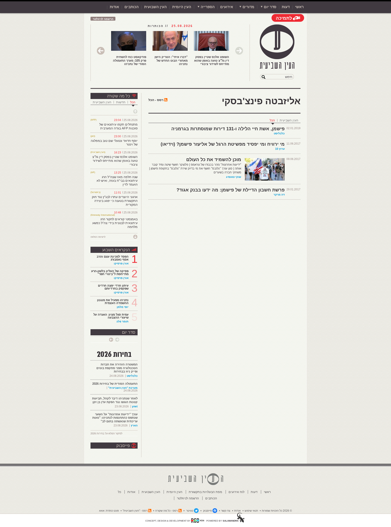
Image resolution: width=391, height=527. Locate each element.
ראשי (299, 7)
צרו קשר (225, 510)
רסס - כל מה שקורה (166, 510)
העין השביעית (289, 120)
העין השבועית (155, 7)
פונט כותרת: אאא (109, 510)
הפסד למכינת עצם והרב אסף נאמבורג (113, 258)
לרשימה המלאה (98, 237)
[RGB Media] (197, 520)
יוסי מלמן (123, 307)
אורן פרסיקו (121, 263)
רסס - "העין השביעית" (135, 510)
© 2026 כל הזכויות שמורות (277, 510)
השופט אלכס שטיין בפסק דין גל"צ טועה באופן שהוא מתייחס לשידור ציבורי (211, 60)
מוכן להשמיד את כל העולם (213, 159)
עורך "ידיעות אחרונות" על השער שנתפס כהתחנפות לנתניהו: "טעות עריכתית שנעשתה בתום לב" (115, 418)
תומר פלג (123, 321)
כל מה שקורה (118, 96)
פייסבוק (123, 445)
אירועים (226, 7)
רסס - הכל (155, 100)
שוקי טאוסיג (233, 177)
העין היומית (181, 7)
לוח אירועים (236, 492)
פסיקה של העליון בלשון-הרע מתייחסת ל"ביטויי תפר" (110, 272)
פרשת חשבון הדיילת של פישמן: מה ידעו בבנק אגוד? (230, 189)
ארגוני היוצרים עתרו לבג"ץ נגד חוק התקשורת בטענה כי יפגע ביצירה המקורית (115, 200)
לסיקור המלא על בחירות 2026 (106, 433)
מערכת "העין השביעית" (123, 387)
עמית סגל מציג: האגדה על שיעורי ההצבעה (111, 316)
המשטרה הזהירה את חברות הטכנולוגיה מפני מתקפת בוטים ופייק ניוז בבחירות (117, 368)
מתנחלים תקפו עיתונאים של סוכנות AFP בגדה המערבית (118, 126)
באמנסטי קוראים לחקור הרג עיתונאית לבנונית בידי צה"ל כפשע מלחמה (115, 223)
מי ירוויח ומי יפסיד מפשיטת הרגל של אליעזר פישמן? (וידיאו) (223, 144)
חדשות (120, 102)
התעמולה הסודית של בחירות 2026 (115, 383)
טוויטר (190, 510)
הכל (272, 120)
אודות (114, 7)
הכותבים (131, 7)
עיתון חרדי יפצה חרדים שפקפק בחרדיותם (113, 287)
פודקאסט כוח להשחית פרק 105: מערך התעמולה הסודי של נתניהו (129, 60)
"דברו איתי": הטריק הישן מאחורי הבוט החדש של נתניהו (171, 60)
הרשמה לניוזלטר (103, 19)
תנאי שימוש (251, 510)
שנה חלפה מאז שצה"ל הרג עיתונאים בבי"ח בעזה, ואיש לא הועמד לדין (117, 180)
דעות (286, 7)
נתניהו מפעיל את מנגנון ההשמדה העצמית (113, 301)
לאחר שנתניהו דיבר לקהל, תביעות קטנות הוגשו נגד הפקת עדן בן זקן (115, 400)
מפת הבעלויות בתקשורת (205, 492)
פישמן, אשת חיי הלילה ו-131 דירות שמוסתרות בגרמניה (228, 128)
